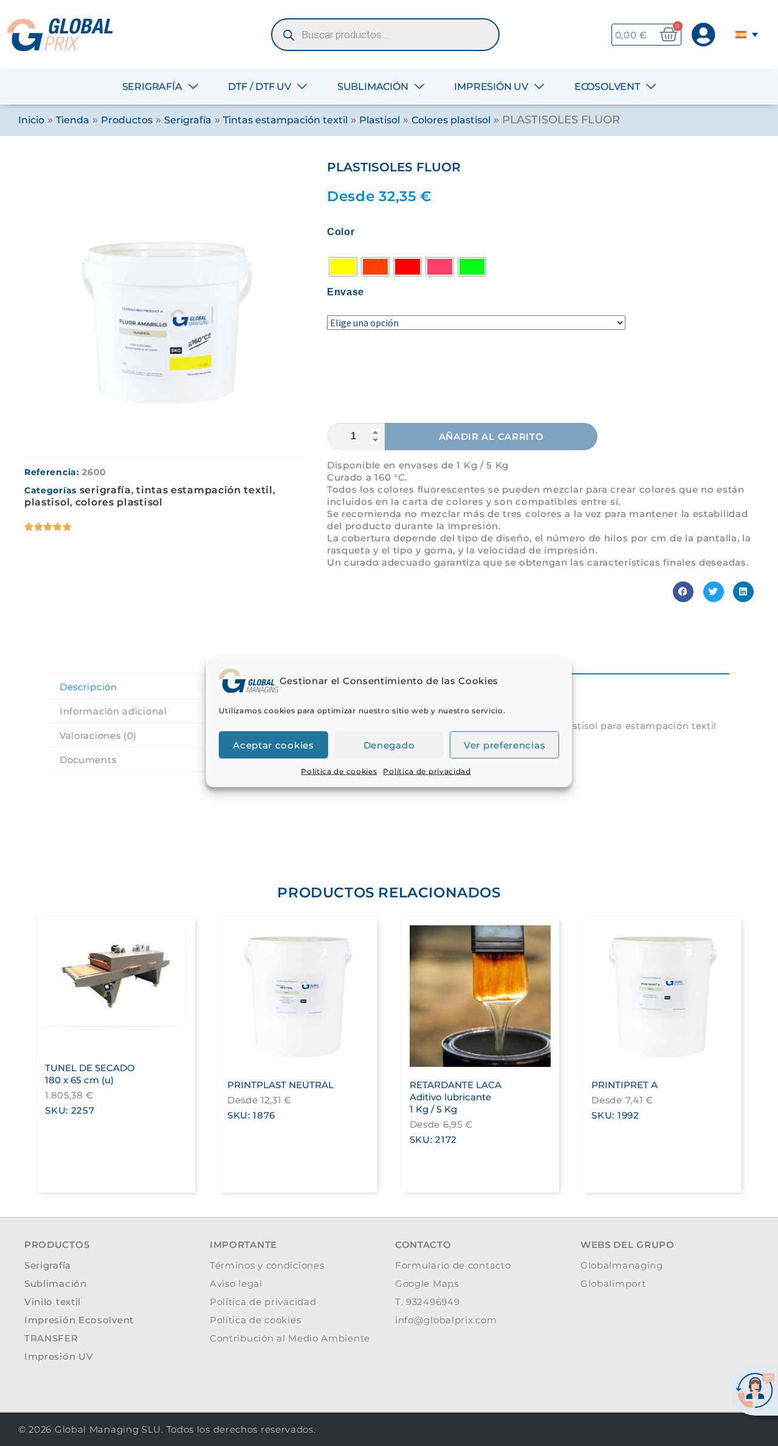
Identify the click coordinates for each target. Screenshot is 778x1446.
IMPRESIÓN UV (491, 86)
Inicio (31, 120)
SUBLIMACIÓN (372, 86)
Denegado (389, 744)
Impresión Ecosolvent (79, 1320)
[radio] (343, 267)
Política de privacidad (426, 771)
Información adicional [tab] (113, 711)
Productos (127, 120)
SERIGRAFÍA (152, 86)
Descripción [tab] (88, 687)
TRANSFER (51, 1338)
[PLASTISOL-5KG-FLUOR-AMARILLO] (166, 302)
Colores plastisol (451, 120)
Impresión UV (58, 1356)
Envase (345, 292)
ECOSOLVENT (607, 86)
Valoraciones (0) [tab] (98, 735)
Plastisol (379, 120)
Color (341, 232)
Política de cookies (339, 771)
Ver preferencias (504, 744)
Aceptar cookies (273, 744)
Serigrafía (188, 120)
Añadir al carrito (491, 436)
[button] (683, 591)
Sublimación (55, 1283)
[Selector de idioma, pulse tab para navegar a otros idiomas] (749, 34)
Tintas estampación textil (285, 120)
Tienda (72, 120)
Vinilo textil (52, 1301)
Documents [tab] (88, 760)
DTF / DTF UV (259, 86)
